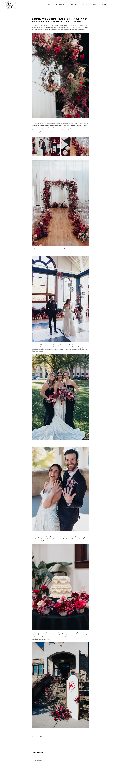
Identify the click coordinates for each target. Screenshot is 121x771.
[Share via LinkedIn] (41, 736)
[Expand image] (41, 146)
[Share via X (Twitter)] (37, 736)
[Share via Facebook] (33, 736)
